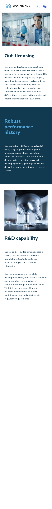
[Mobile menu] (44, 6)
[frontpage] (18, 5)
